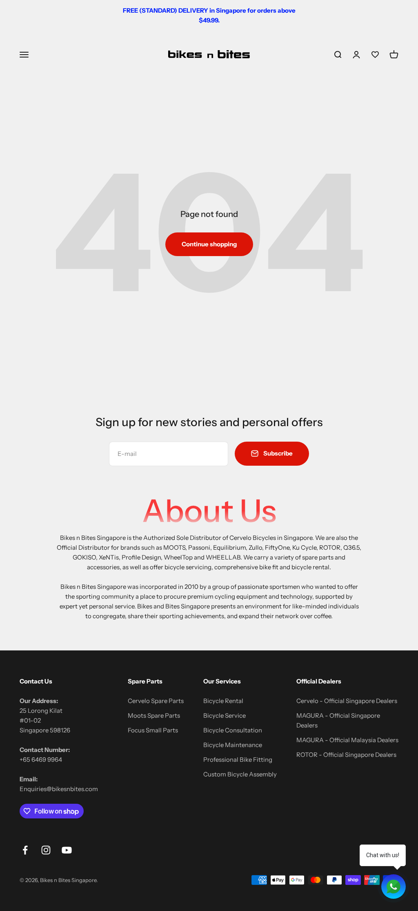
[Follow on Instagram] (45, 850)
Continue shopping (209, 244)
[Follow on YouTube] (66, 850)
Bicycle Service (224, 715)
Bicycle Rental (223, 701)
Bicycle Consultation (232, 730)
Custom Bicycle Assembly (240, 774)
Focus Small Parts (153, 730)
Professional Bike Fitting (237, 759)
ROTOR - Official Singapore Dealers (346, 754)
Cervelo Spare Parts (156, 701)
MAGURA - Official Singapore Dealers (338, 720)
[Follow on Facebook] (25, 850)
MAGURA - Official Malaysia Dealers (347, 740)
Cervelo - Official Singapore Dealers (346, 701)
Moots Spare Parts (154, 715)
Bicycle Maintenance (232, 745)
